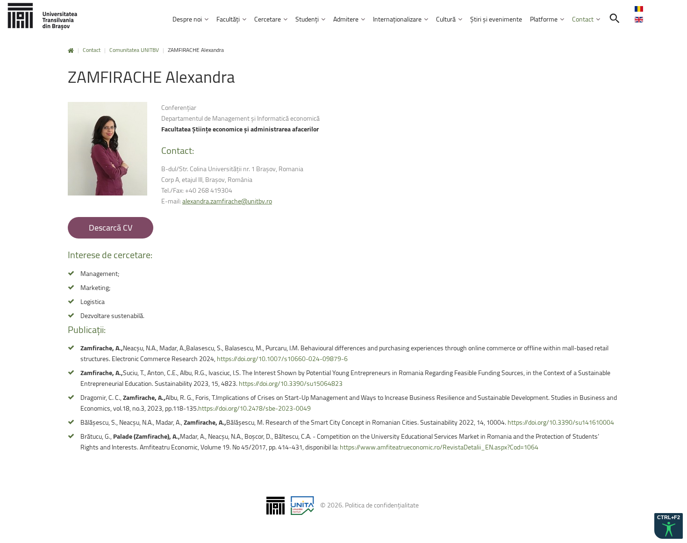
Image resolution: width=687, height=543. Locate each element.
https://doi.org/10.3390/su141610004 (561, 422)
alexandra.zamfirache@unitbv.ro (227, 201)
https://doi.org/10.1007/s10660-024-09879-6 (282, 358)
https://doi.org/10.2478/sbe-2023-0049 (254, 408)
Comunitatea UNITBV (134, 49)
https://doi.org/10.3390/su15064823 (291, 383)
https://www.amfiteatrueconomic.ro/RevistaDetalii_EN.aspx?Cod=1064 (439, 447)
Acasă (71, 50)
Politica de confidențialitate (382, 505)
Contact (91, 49)
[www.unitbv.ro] (42, 16)
